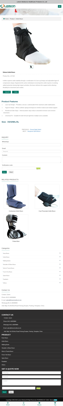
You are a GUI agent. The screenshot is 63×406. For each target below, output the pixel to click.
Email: (4, 148)
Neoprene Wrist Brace (34, 131)
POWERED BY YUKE (43, 400)
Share (8, 405)
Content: (4, 155)
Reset (11, 172)
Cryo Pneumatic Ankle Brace (47, 211)
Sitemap (52, 400)
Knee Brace (6, 253)
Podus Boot (16, 241)
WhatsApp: (5, 141)
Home (7, 19)
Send (4, 172)
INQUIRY (7, 92)
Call (23, 405)
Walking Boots (6, 260)
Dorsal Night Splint (35, 129)
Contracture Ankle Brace (16, 211)
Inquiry (39, 405)
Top (55, 405)
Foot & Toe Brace (7, 272)
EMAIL (16, 92)
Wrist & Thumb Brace (8, 268)
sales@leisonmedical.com (13, 300)
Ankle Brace (19, 19)
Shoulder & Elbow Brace (9, 264)
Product (12, 19)
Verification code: (7, 165)
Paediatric (5, 279)
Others (5, 283)
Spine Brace (6, 275)
